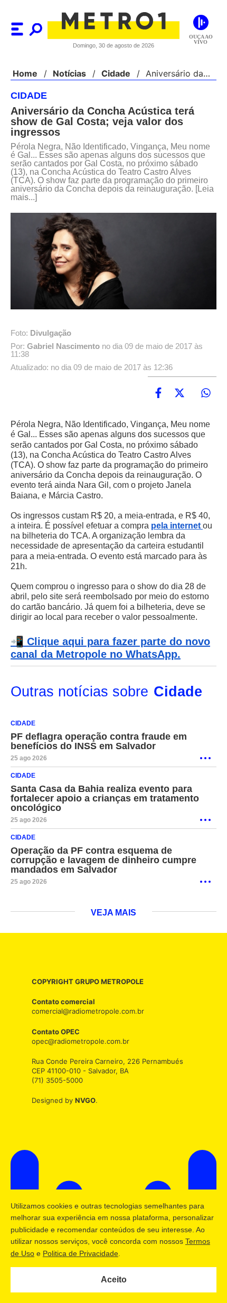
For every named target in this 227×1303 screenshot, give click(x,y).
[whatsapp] (205, 393)
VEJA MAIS (114, 923)
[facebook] (158, 393)
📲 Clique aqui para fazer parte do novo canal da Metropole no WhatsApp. (107, 658)
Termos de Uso (61, 1253)
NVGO (82, 1111)
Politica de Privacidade (132, 1253)
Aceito (114, 1280)
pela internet (183, 526)
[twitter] (179, 393)
